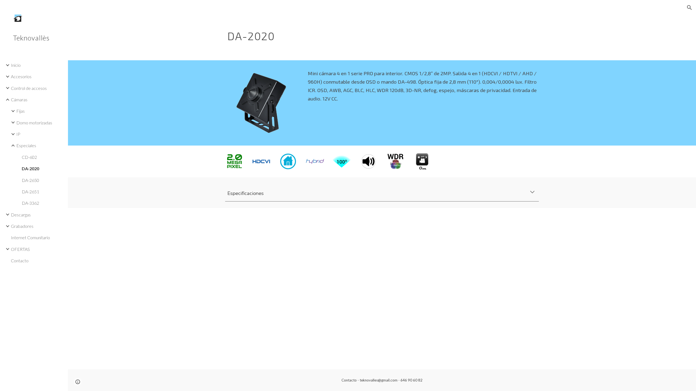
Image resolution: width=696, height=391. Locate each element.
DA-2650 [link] (30, 180)
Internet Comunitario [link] (30, 237)
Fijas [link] (20, 110)
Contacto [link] (20, 260)
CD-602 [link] (29, 157)
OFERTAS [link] (20, 249)
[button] (689, 7)
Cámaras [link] (19, 99)
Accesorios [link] (21, 76)
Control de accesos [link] (29, 88)
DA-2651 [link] (30, 191)
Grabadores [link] (22, 226)
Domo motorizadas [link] (34, 122)
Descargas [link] (21, 214)
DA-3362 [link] (30, 203)
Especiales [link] (26, 145)
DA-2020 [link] (30, 168)
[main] (355, 34)
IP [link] (18, 134)
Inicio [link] (16, 65)
